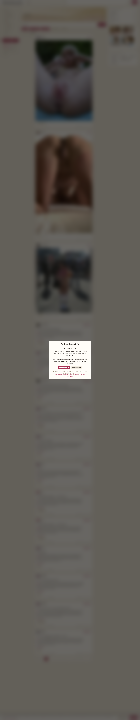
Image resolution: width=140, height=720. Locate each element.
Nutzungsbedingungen (79, 374)
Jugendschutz (58, 374)
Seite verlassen (76, 367)
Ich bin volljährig (64, 367)
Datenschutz (70, 376)
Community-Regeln (67, 374)
